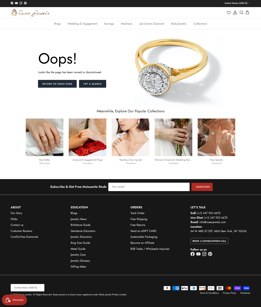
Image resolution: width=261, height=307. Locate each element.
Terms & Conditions (209, 293)
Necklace (126, 24)
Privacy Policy (229, 293)
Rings (57, 24)
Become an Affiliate (142, 243)
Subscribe (203, 186)
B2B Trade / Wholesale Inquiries (149, 249)
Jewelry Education (81, 237)
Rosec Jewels (25, 294)
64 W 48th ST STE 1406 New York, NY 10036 (218, 231)
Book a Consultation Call (209, 241)
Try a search (92, 84)
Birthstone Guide (80, 225)
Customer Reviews (21, 231)
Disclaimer (245, 293)
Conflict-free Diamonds (24, 237)
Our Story (16, 213)
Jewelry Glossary (80, 261)
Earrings (109, 24)
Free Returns (137, 225)
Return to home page (57, 84)
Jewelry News (78, 219)
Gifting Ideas (78, 266)
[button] (229, 12)
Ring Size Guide (80, 243)
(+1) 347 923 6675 (208, 213)
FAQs (14, 219)
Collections (200, 24)
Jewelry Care (78, 255)
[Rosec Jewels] (31, 12)
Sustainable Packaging (143, 237)
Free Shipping (138, 219)
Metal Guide (78, 249)
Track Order (137, 213)
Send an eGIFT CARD (143, 231)
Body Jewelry (178, 24)
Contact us (17, 225)
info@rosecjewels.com (212, 222)
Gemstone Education (83, 231)
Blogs (74, 213)
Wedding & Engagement (82, 24)
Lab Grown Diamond (151, 24)
